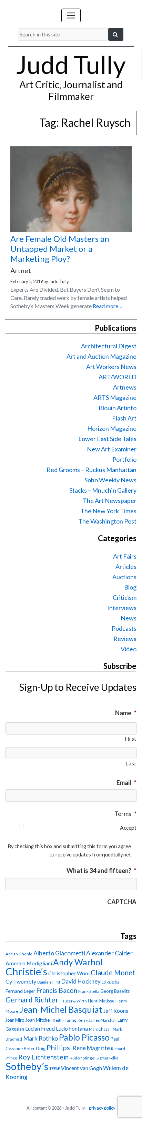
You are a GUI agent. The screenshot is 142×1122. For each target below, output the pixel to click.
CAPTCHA (121, 902)
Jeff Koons (115, 1011)
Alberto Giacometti (59, 953)
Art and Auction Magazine (101, 356)
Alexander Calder (109, 953)
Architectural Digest (108, 346)
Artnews (124, 387)
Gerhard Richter (32, 999)
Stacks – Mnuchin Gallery (102, 490)
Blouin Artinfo (117, 408)
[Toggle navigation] (71, 15)
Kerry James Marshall (97, 1020)
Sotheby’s (27, 1066)
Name (125, 713)
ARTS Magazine (114, 397)
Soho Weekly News (110, 480)
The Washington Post (107, 521)
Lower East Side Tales (107, 438)
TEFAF (54, 1068)
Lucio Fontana (72, 1028)
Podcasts (124, 628)
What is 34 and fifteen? (101, 870)
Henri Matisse (101, 1000)
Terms (125, 813)
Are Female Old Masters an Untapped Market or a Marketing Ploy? (59, 248)
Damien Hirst (48, 982)
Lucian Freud (40, 1028)
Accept (128, 827)
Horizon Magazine (111, 428)
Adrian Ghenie (19, 954)
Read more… (107, 306)
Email (126, 782)
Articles (125, 566)
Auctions (124, 577)
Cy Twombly (21, 981)
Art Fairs (124, 556)
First (130, 739)
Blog (130, 587)
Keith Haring (65, 1020)
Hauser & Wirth (73, 1001)
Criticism (124, 597)
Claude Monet (113, 972)
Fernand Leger (20, 991)
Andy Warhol (77, 962)
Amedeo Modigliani (29, 963)
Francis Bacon (56, 990)
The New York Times (108, 511)
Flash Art (124, 418)
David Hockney (81, 981)
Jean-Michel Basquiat (60, 1009)
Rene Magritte (91, 1048)
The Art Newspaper (109, 500)
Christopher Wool (69, 973)
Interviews (121, 608)
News (128, 618)
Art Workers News (111, 366)
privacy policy (102, 1108)
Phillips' (59, 1047)
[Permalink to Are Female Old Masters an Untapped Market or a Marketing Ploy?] (71, 229)
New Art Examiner (111, 449)
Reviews (124, 638)
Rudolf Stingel (82, 1058)
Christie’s (26, 971)
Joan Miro (15, 1020)
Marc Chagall (100, 1029)
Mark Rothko (40, 1038)
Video (128, 649)
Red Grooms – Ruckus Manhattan (91, 469)
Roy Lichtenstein (43, 1057)
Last (130, 763)
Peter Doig (34, 1048)
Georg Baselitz (115, 991)
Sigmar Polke (108, 1058)
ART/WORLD (117, 377)
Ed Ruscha (110, 982)
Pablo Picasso (84, 1037)
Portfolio (124, 459)
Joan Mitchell (38, 1020)
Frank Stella (88, 991)
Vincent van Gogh (81, 1068)
